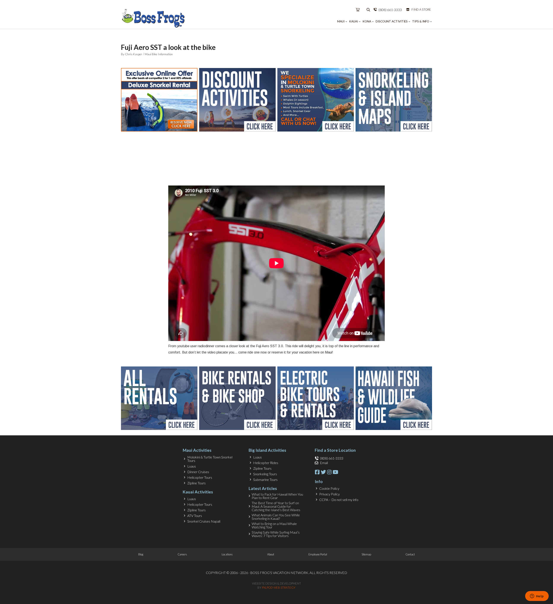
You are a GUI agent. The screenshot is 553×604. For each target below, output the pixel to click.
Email (324, 463)
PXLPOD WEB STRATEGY (279, 587)
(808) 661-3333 (390, 10)
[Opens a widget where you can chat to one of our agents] (537, 596)
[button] (358, 10)
